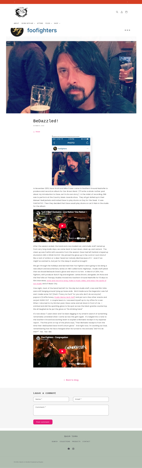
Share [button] (38, 132)
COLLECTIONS (65, 441)
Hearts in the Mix (24, 462)
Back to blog (72, 380)
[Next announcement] (127, 2)
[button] (28, 23)
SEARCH (55, 441)
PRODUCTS (76, 441)
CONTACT (86, 441)
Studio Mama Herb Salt (64, 297)
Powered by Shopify (37, 462)
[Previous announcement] (14, 2)
